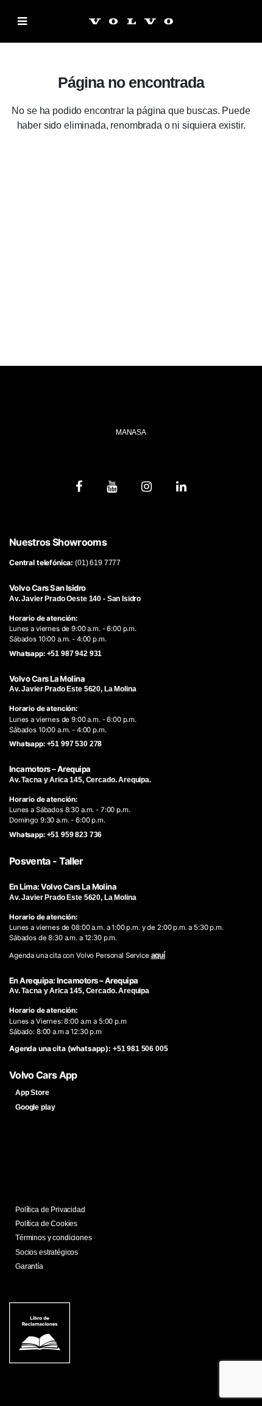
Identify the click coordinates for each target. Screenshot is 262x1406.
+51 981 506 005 (140, 1048)
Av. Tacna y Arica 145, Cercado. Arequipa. (80, 780)
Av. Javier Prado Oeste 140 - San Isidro (75, 598)
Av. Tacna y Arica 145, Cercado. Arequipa (79, 991)
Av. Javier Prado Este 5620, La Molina (72, 689)
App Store (32, 1092)
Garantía (29, 1266)
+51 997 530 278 (74, 744)
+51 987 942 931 (74, 653)
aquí (158, 955)
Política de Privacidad (50, 1209)
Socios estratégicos (46, 1252)
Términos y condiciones (53, 1237)
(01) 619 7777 (98, 562)
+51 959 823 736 (74, 834)
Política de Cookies (46, 1223)
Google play (35, 1107)
